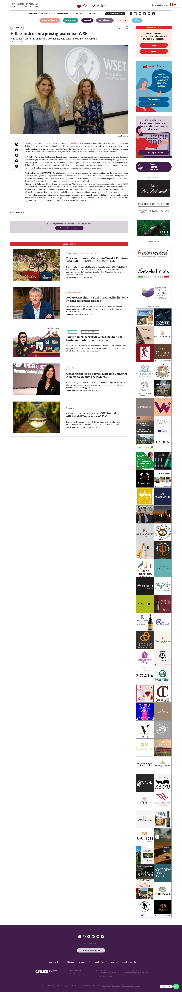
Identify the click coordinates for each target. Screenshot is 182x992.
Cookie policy (116, 986)
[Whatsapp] (176, 986)
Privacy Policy (106, 986)
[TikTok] (153, 13)
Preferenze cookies (128, 986)
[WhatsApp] (16, 155)
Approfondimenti (50, 20)
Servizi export (104, 20)
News (70, 369)
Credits (137, 986)
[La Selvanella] (154, 189)
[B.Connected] (154, 253)
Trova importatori (154, 152)
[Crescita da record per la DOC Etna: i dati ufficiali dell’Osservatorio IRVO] (36, 417)
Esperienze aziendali (88, 253)
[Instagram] (135, 13)
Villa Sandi (74, 144)
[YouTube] (149, 13)
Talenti (153, 104)
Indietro (19, 28)
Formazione (45, 13)
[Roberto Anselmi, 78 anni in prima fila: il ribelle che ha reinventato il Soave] (36, 303)
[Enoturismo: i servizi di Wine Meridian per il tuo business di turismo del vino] (36, 341)
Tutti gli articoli (54, 962)
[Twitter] (140, 13)
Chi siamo (33, 13)
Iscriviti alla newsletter (115, 14)
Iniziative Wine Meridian (90, 332)
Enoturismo (70, 20)
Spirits (137, 20)
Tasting (122, 20)
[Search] (101, 14)
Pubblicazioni (62, 13)
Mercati (87, 20)
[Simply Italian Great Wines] (154, 273)
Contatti (78, 13)
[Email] (16, 160)
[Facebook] (131, 13)
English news (91, 13)
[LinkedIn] (144, 13)
